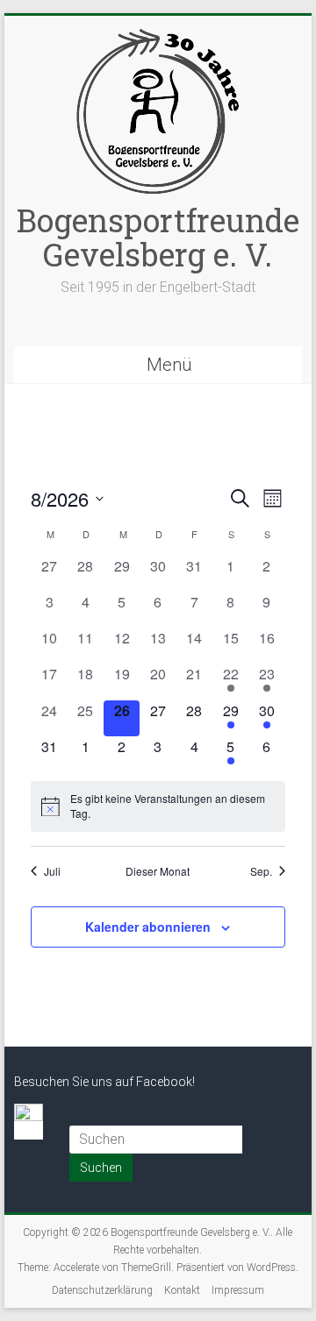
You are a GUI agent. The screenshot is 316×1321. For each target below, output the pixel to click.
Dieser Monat (158, 871)
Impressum (238, 1290)
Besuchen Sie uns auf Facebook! (104, 1082)
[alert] (157, 806)
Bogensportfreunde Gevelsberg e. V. (158, 237)
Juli (52, 871)
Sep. (261, 871)
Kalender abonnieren (148, 926)
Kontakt (182, 1290)
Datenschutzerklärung (102, 1290)
